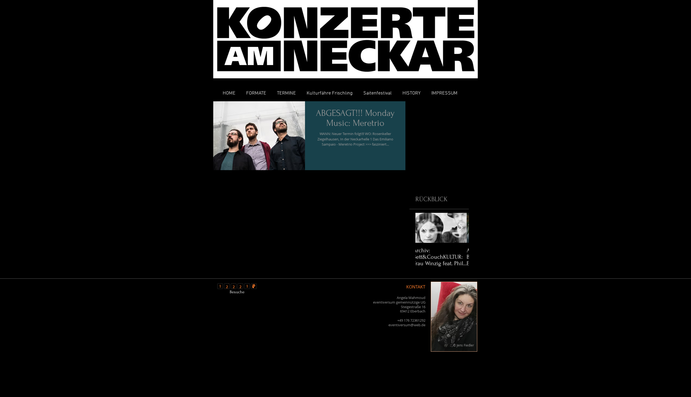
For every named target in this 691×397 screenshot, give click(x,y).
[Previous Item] (424, 228)
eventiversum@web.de (406, 324)
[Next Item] (460, 228)
